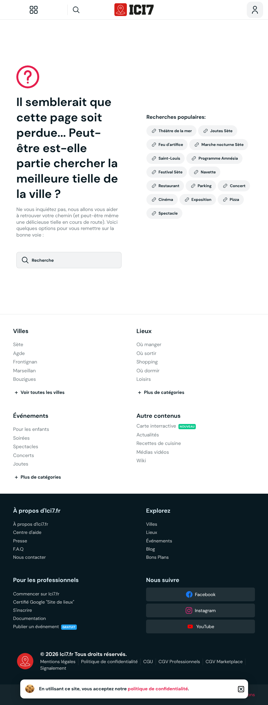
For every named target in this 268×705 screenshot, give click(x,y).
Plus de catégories (164, 393)
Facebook (205, 594)
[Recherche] (88, 10)
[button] (241, 689)
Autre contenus (158, 416)
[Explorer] (34, 10)
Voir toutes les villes (43, 393)
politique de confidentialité (158, 689)
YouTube (205, 626)
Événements (30, 416)
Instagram (205, 610)
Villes (20, 331)
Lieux (144, 331)
